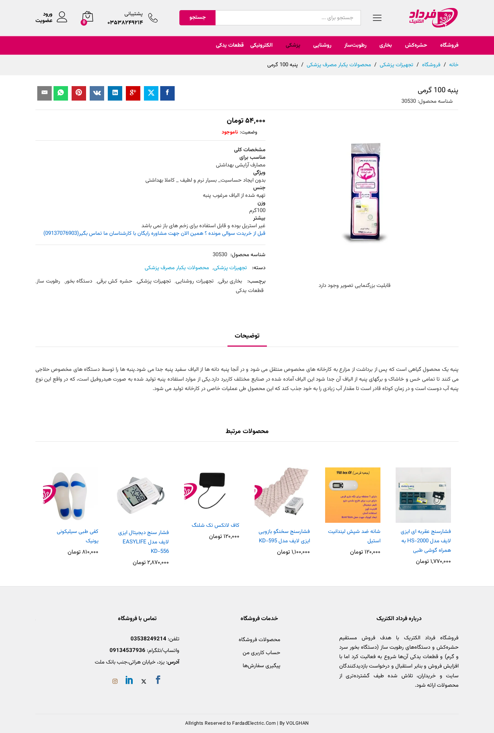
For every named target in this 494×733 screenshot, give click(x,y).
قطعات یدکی (230, 45)
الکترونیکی (261, 45)
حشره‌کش (416, 45)
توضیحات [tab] (247, 336)
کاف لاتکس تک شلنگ (215, 525)
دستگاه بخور (78, 281)
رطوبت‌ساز (355, 45)
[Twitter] (143, 682)
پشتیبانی (133, 14)
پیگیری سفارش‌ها (261, 666)
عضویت (43, 21)
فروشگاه (449, 45)
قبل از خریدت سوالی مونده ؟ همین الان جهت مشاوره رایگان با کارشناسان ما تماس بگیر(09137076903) (154, 233)
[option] (423, 512)
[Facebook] (158, 681)
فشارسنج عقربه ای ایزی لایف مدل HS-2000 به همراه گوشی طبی (426, 541)
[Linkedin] (129, 681)
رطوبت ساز (48, 281)
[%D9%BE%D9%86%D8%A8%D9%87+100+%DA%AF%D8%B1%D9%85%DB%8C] (151, 93)
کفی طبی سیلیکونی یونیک (77, 536)
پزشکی (293, 45)
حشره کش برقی (114, 281)
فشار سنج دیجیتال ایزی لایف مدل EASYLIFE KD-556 (143, 542)
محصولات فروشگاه (259, 640)
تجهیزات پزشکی (230, 268)
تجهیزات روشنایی (194, 281)
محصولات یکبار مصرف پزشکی (177, 268)
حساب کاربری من (261, 653)
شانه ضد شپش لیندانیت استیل (354, 536)
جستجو (197, 17)
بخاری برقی (230, 281)
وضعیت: (248, 132)
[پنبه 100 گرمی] (167, 93)
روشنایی (322, 45)
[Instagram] (115, 682)
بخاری (385, 45)
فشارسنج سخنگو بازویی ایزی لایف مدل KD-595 (284, 536)
